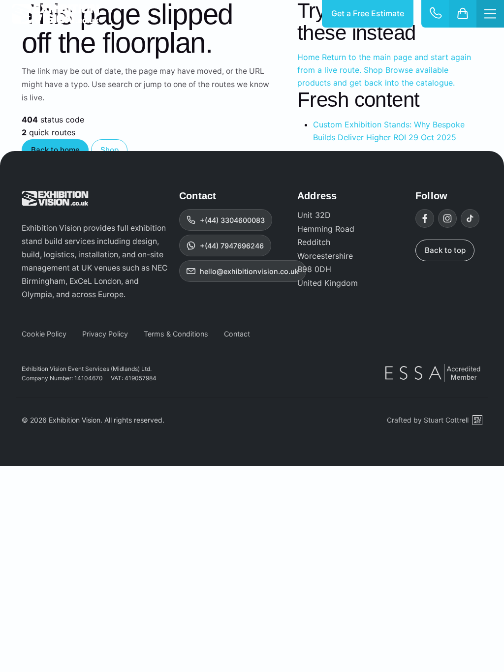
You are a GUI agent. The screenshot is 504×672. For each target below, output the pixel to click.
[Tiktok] (470, 218)
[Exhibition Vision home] (55, 198)
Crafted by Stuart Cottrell (428, 420)
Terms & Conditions (176, 334)
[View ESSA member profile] (433, 373)
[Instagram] (447, 218)
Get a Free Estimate (367, 13)
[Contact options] (435, 13)
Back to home (55, 149)
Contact (237, 334)
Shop (109, 149)
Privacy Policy (105, 334)
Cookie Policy (44, 334)
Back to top (445, 250)
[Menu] (490, 14)
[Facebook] (424, 218)
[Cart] (462, 13)
